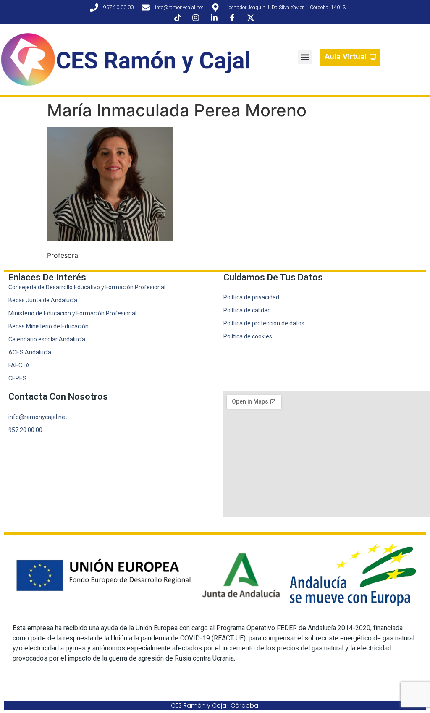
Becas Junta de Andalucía (42, 300)
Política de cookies (247, 336)
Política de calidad (247, 310)
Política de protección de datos (263, 323)
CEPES (17, 378)
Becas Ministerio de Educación (48, 326)
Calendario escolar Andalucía (46, 339)
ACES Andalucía (29, 352)
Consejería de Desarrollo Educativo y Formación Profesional (86, 287)
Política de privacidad (251, 297)
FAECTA (19, 365)
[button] (305, 57)
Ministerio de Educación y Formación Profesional (72, 313)
